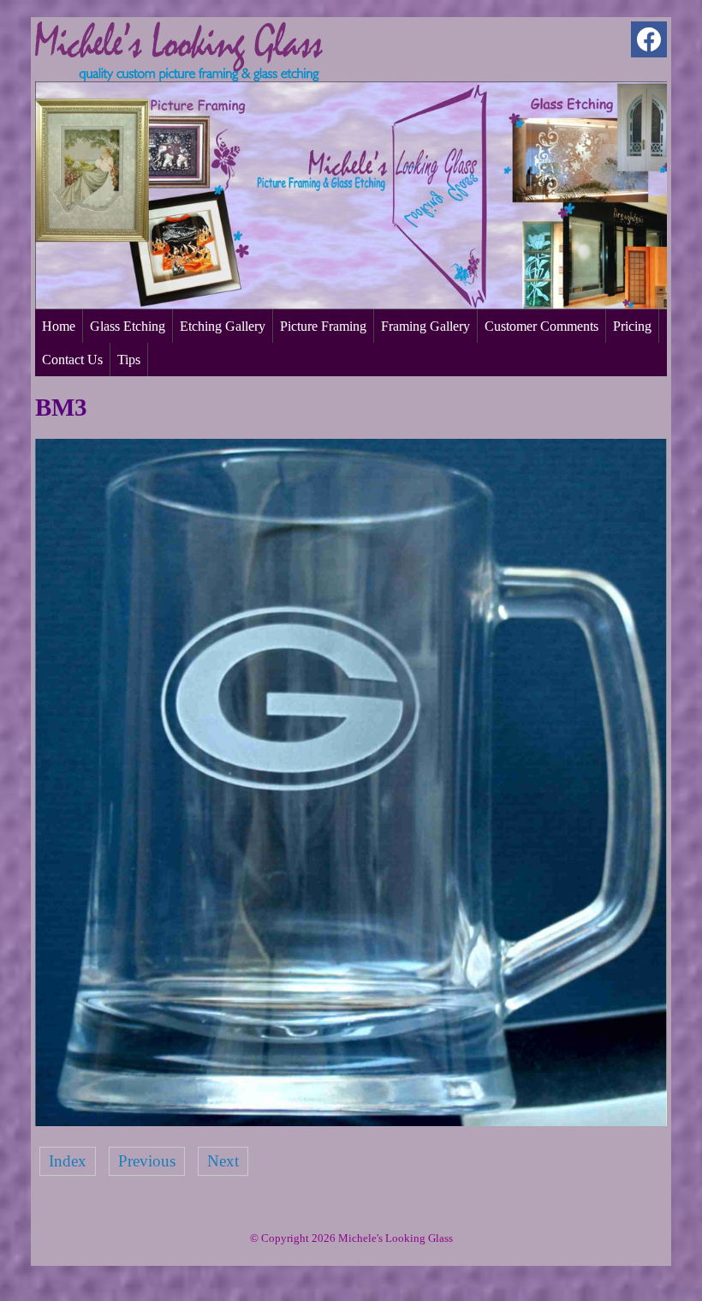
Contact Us (72, 359)
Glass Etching (127, 326)
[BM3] (351, 1121)
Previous (147, 1161)
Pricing (632, 326)
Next (223, 1161)
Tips (128, 359)
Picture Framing (323, 326)
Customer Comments (541, 326)
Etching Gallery (222, 326)
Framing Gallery (425, 326)
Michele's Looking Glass (395, 1238)
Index (67, 1161)
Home (58, 326)
